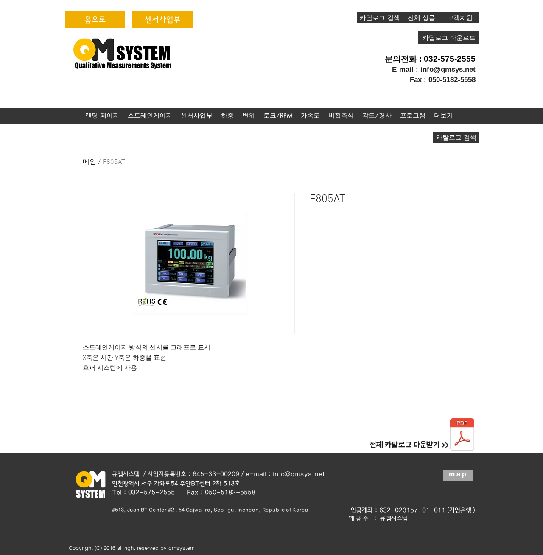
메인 (89, 162)
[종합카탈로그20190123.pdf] (462, 435)
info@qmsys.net (448, 69)
